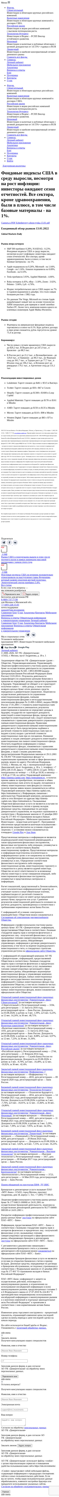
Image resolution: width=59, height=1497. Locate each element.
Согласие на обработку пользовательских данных (25, 1486)
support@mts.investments (12, 610)
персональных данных (35, 1427)
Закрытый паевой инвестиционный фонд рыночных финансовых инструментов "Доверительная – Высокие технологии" (28, 1151)
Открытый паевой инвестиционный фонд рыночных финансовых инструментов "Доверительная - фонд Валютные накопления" (27, 1023)
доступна (5, 1241)
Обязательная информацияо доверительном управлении (23, 619)
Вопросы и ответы (16, 70)
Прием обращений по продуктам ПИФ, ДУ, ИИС (25, 1184)
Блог (9, 72)
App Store (31, 832)
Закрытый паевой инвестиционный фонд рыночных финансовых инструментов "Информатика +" (27, 1070)
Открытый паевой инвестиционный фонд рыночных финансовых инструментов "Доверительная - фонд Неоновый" (27, 1113)
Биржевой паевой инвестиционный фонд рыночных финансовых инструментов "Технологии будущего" (27, 1088)
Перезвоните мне (9, 1376)
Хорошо (5, 1492)
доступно (26, 1217)
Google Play (18, 832)
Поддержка (12, 75)
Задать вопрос (24, 1445)
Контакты (11, 78)
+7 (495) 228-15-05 (10, 605)
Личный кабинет (15, 62)
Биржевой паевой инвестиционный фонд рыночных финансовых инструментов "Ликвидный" (27, 1132)
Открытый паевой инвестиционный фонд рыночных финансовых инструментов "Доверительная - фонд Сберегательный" (27, 1000)
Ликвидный (13, 49)
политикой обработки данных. (32, 1328)
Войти (10, 161)
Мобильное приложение (19, 65)
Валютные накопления (18, 18)
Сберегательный (15, 10)
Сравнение (6, 612)
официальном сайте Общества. (41, 951)
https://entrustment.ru (35, 777)
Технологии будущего (17, 33)
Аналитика (12, 67)
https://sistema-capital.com (13, 777)
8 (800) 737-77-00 (9, 599)
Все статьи (6, 585)
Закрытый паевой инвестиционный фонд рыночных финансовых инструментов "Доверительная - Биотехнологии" (27, 1169)
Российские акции (16, 26)
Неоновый (12, 41)
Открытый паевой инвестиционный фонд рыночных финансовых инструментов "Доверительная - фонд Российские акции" (27, 1046)
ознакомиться (44, 1251)
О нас (9, 80)
